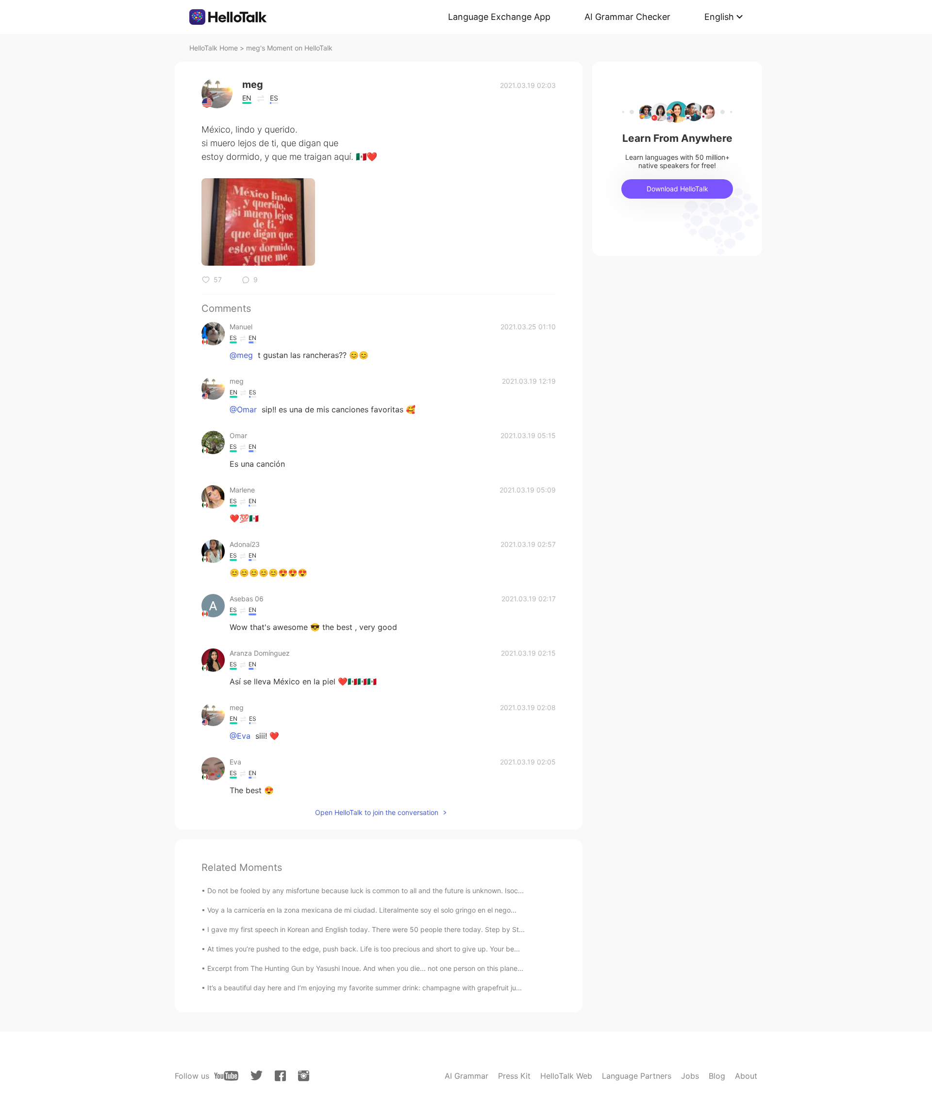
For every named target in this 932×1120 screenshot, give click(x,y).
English (719, 17)
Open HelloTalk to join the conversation (376, 812)
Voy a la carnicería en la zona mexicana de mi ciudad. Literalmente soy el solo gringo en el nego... (361, 910)
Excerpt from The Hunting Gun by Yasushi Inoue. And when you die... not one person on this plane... (365, 968)
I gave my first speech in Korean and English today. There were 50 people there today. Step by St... (366, 929)
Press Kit (514, 1076)
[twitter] (256, 1075)
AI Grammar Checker (627, 17)
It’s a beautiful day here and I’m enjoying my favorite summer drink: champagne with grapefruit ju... (364, 988)
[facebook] (280, 1075)
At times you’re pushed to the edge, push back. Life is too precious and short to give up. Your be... (363, 949)
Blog (717, 1076)
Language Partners (636, 1076)
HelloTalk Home (213, 48)
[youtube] (226, 1076)
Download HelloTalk (677, 189)
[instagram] (303, 1075)
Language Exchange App (499, 17)
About (746, 1076)
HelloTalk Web (566, 1076)
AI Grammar (466, 1076)
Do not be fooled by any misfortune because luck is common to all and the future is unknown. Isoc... (365, 890)
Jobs (690, 1076)
